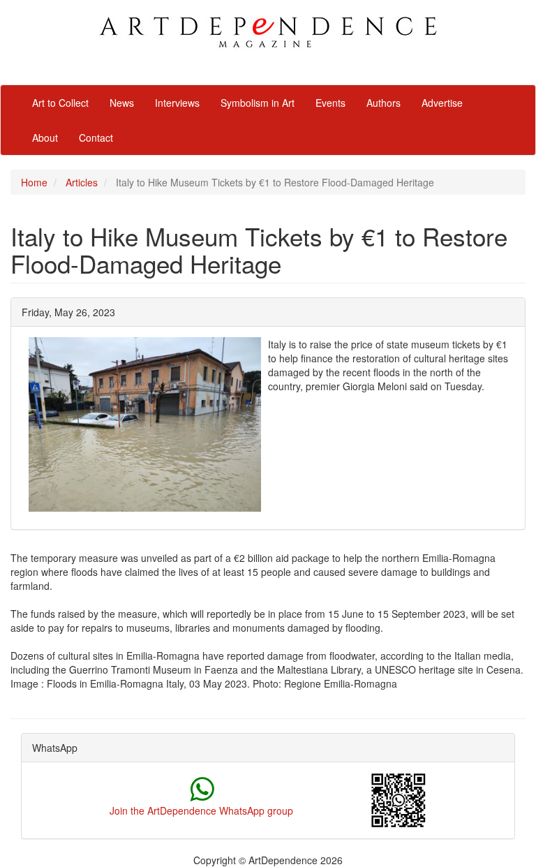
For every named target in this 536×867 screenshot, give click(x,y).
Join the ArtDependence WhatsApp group (201, 810)
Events (330, 103)
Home (34, 182)
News (122, 103)
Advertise (442, 103)
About (45, 137)
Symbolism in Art (258, 103)
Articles (82, 182)
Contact (96, 137)
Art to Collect (60, 103)
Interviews (177, 103)
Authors (383, 103)
